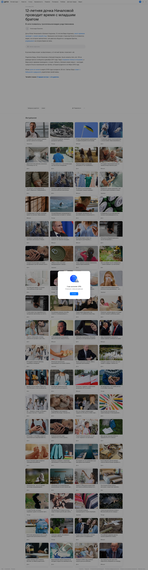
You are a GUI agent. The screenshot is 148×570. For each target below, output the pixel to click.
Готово (74, 293)
